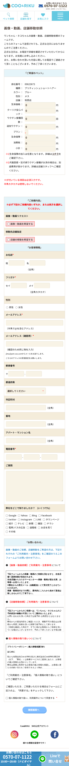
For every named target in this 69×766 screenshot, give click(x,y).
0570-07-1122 (55, 6)
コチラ (55, 153)
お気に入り (43, 18)
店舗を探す (25, 18)
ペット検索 (8, 18)
